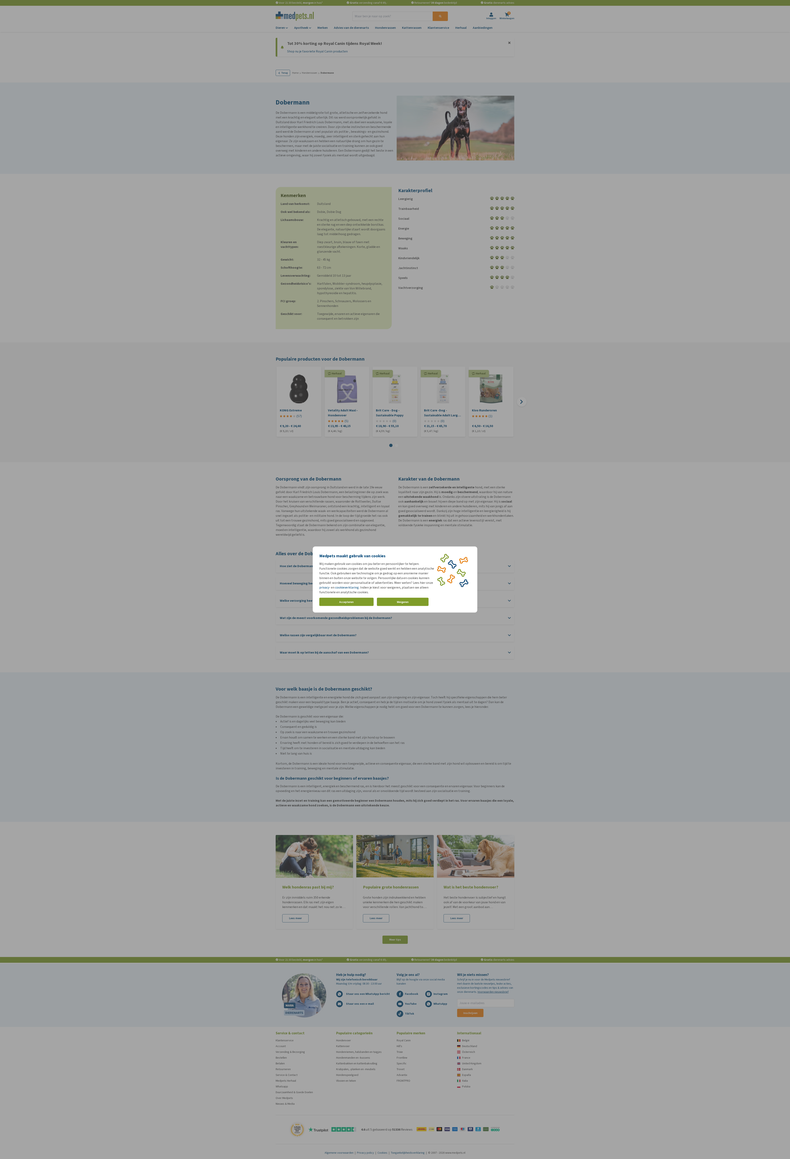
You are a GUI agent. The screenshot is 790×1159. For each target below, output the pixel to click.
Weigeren (403, 602)
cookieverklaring (347, 587)
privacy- (324, 587)
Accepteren (346, 602)
